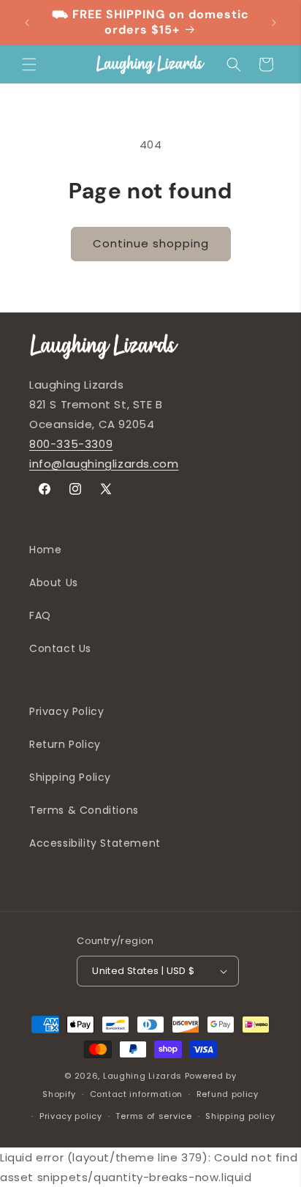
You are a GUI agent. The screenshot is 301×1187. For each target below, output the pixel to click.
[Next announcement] (274, 23)
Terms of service (153, 1116)
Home (45, 549)
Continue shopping (151, 243)
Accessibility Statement (95, 843)
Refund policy (228, 1094)
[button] (29, 64)
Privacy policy (70, 1116)
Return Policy (65, 744)
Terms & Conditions (84, 810)
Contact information (136, 1094)
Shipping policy (240, 1116)
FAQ (40, 615)
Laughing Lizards (142, 1076)
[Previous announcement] (27, 23)
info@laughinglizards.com (103, 463)
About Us (53, 582)
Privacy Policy (66, 711)
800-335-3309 (71, 444)
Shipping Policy (70, 777)
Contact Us (60, 648)
